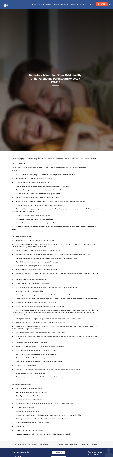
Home (34, 4)
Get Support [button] (58, 452)
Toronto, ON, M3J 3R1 (94, 454)
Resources (64, 4)
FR (109, 6)
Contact (90, 4)
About (40, 4)
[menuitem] (34, 4)
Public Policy (81, 4)
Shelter (56, 4)
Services (49, 4)
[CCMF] (6, 4)
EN (109, 4)
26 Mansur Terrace (95, 452)
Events (72, 4)
